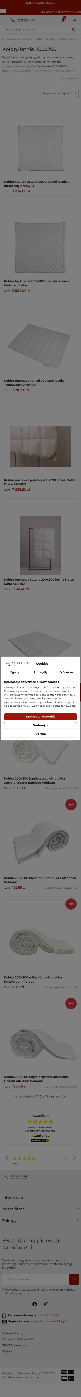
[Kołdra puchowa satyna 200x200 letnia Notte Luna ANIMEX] (40, 537)
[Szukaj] (74, 29)
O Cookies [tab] (66, 672)
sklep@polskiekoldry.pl (48, 1321)
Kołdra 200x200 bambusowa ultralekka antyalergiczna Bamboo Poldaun (34, 780)
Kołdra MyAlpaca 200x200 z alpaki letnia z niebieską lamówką (36, 184)
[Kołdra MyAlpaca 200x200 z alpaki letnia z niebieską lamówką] (40, 139)
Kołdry (40, 38)
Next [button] (74, 1157)
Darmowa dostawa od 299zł (62, 12)
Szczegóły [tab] (40, 672)
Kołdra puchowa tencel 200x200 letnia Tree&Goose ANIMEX (34, 383)
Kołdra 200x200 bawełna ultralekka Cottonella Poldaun (40, 880)
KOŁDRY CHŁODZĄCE (40, 3)
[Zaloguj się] (74, 20)
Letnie (50, 38)
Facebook (34, 1304)
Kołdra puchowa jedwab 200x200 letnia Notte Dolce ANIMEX (39, 482)
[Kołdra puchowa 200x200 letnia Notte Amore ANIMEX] (40, 636)
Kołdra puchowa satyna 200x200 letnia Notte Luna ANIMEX (39, 581)
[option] (40, 1160)
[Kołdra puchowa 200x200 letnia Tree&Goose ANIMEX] (40, 338)
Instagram (46, 1304)
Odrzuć (40, 734)
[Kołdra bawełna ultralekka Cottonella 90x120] (40, 835)
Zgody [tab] (14, 672)
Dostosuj (39, 725)
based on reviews (40, 1127)
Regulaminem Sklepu (61, 1289)
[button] (40, 1199)
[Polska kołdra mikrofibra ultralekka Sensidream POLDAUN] (40, 934)
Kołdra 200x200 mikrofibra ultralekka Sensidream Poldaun (33, 979)
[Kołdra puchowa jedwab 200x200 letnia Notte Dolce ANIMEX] (40, 437)
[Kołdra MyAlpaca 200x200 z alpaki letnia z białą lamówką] (40, 238)
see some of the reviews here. (40, 1130)
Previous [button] (6, 1157)
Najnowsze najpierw (58, 93)
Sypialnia (27, 38)
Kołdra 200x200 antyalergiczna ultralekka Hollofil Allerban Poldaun (36, 1079)
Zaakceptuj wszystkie (40, 716)
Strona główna (10, 38)
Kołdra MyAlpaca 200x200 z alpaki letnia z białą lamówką (36, 283)
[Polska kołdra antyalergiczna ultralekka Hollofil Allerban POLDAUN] (40, 1034)
